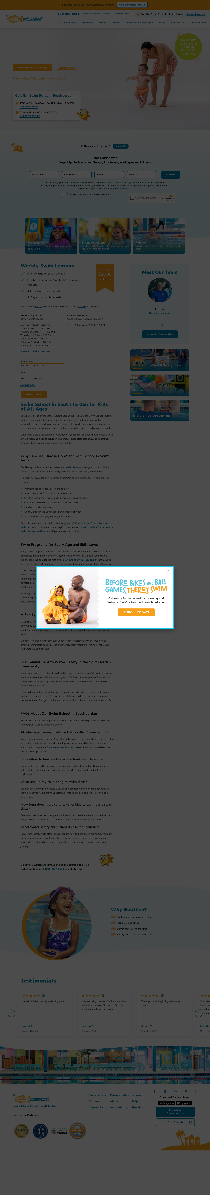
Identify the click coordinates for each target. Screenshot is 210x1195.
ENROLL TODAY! (136, 612)
